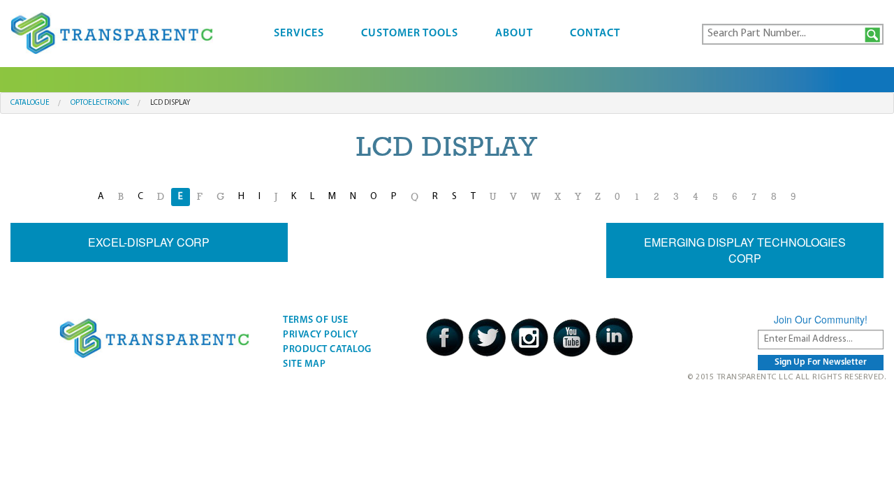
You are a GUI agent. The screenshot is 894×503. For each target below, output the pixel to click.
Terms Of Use (315, 320)
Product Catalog (327, 349)
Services (299, 33)
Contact (595, 33)
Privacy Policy (320, 335)
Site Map (304, 364)
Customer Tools (409, 33)
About (514, 33)
